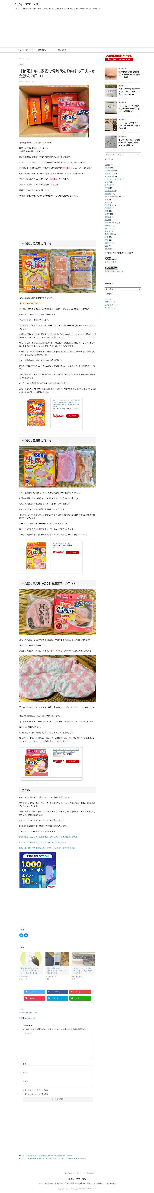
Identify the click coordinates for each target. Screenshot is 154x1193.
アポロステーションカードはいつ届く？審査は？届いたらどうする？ (129, 91)
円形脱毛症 (109, 205)
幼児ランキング (110, 262)
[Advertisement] (77, 29)
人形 (106, 199)
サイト (25, 1081)
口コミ (35, 1012)
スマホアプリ (110, 176)
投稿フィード (110, 302)
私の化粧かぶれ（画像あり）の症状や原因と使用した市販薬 (129, 74)
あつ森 (107, 168)
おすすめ (24, 1012)
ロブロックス (110, 191)
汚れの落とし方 (110, 223)
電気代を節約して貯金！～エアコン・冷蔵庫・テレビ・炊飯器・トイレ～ (30, 970)
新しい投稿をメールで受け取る (36, 1094)
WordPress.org (110, 308)
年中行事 (108, 217)
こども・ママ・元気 (26, 4)
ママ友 (107, 188)
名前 (24, 1064)
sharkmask (30, 1018)
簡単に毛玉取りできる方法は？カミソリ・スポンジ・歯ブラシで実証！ (48, 848)
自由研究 (108, 243)
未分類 (107, 220)
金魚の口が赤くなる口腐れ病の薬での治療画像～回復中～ (49, 1155)
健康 (30, 1012)
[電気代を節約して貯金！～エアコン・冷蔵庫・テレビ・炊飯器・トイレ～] (31, 959)
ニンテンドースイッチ (113, 179)
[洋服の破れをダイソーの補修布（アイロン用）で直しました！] (57, 959)
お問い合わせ (61, 50)
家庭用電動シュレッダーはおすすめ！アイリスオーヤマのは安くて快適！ (49, 837)
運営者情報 (42, 50)
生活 (23, 1009)
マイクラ (108, 185)
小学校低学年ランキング (114, 271)
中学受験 (108, 194)
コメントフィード (111, 305)
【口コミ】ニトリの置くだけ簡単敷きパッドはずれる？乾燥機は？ (129, 108)
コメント (27, 1033)
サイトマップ (23, 50)
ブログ (107, 182)
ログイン (108, 299)
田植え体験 (109, 234)
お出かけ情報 (110, 170)
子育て (107, 214)
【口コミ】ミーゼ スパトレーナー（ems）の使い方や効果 (129, 125)
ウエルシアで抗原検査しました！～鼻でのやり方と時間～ (42, 842)
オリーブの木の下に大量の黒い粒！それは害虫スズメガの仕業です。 (129, 142)
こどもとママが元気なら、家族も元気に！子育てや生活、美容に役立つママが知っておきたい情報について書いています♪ (77, 1183)
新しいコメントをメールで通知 (36, 1090)
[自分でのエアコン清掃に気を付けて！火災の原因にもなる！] (84, 959)
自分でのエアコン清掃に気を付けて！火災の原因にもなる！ (83, 970)
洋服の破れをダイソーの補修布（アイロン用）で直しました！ (56, 970)
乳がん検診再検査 (111, 197)
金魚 (106, 246)
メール (25, 1073)
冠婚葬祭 (108, 208)
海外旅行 (108, 225)
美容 (106, 240)
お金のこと (109, 173)
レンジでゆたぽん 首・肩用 (62, 543)
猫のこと (108, 228)
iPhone (107, 165)
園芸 (106, 211)
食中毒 (107, 249)
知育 (106, 237)
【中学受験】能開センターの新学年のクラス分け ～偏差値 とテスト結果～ (56, 1158)
